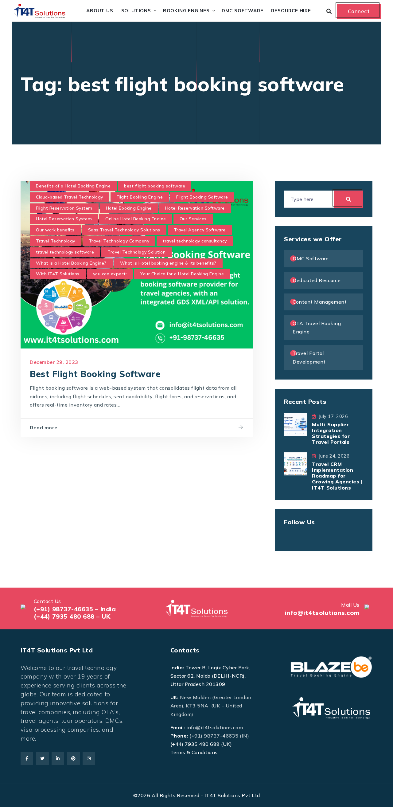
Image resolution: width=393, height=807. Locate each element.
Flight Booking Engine (140, 197)
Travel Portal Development (309, 357)
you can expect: (110, 274)
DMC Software (242, 11)
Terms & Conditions (194, 752)
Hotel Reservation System (64, 219)
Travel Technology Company (119, 241)
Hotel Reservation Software (195, 208)
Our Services (193, 219)
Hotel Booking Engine (129, 208)
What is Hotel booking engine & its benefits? (168, 263)
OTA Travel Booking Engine (317, 327)
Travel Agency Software (200, 230)
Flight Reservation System (64, 208)
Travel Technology (55, 241)
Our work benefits (55, 230)
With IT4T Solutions (58, 274)
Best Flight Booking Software (95, 373)
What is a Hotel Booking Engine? (71, 263)
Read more (44, 427)
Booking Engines (186, 11)
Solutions (136, 11)
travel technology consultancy (195, 241)
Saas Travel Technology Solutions (124, 230)
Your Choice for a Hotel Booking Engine (182, 274)
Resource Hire (291, 11)
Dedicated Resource (316, 280)
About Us (99, 11)
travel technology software (65, 252)
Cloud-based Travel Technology (69, 197)
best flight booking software (154, 186)
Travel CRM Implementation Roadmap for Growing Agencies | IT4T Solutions (337, 476)
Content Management (320, 302)
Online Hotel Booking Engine (135, 219)
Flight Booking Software (202, 197)
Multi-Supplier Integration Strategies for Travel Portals (331, 433)
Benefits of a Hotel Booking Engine (73, 186)
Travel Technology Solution (136, 252)
